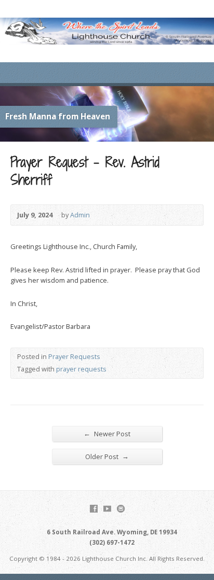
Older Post (107, 456)
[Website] (121, 509)
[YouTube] (107, 509)
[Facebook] (94, 509)
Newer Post (107, 433)
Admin (80, 214)
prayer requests (81, 369)
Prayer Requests (74, 356)
